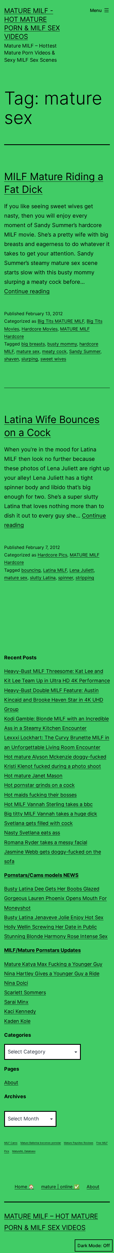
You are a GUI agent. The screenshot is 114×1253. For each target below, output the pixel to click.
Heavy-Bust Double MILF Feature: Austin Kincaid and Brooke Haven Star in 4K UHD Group (53, 699)
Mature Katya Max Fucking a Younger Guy (53, 964)
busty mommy (62, 344)
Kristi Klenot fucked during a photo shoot (52, 766)
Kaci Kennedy (20, 1011)
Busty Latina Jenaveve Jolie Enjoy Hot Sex (53, 917)
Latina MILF (55, 570)
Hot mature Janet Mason (33, 776)
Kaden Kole (17, 1021)
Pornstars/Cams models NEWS (41, 875)
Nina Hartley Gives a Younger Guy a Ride (51, 973)
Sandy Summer (84, 351)
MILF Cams (10, 1142)
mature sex (28, 351)
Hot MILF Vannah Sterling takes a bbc (48, 804)
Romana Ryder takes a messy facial (45, 842)
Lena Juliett (81, 570)
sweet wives (53, 359)
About (11, 1082)
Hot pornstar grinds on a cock (39, 785)
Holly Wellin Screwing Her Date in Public (50, 927)
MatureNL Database (23, 1151)
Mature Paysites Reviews (78, 1142)
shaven (11, 359)
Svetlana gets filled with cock (38, 823)
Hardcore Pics (52, 555)
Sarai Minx (16, 1002)
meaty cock (54, 351)
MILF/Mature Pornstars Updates (42, 950)
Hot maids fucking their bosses (40, 795)
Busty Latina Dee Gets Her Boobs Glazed (51, 889)
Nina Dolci (16, 983)
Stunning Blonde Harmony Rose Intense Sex (56, 936)
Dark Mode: (89, 1245)
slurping (29, 359)
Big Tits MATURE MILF (61, 321)
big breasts (33, 344)
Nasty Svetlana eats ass (32, 833)
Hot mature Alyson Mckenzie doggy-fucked (55, 757)
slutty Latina (43, 577)
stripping (85, 577)
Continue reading (27, 291)
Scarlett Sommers (25, 992)
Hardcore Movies (40, 329)
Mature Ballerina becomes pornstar (40, 1142)
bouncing (31, 570)
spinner (65, 577)
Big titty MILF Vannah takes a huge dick (50, 814)
